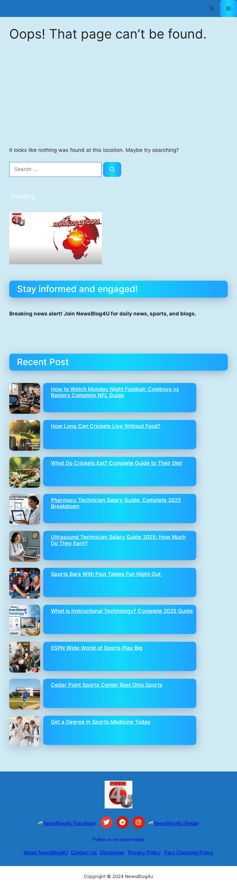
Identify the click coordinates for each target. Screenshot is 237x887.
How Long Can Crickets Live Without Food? (105, 426)
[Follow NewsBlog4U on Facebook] (67, 824)
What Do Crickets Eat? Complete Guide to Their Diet (116, 463)
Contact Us (84, 853)
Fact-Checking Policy (189, 853)
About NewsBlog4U (45, 853)
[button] (211, 8)
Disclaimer (112, 853)
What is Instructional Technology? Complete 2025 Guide (122, 611)
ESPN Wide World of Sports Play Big (97, 648)
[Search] (112, 169)
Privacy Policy (144, 853)
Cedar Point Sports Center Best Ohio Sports (106, 685)
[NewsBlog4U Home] (118, 794)
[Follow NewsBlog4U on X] (106, 823)
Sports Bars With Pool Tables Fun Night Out (106, 574)
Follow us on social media (118, 839)
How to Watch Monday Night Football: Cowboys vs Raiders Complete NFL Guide (115, 392)
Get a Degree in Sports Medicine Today (101, 722)
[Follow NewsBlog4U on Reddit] (173, 824)
